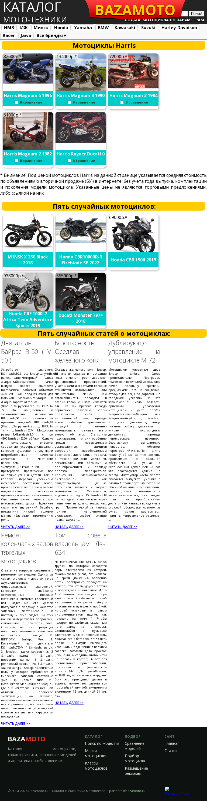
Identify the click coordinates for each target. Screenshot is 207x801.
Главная (172, 743)
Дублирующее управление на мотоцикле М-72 (134, 351)
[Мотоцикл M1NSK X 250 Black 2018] (28, 248)
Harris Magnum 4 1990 (81, 95)
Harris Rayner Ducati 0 (81, 154)
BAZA (26, 738)
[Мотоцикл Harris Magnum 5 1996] (28, 82)
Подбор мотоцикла (135, 758)
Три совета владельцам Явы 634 (81, 544)
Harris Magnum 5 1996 (28, 95)
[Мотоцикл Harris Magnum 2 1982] (28, 148)
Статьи (171, 750)
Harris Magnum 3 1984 (133, 95)
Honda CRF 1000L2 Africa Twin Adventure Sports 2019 (27, 319)
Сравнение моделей (134, 746)
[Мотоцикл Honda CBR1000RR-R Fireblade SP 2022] (81, 241)
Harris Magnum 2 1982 (28, 154)
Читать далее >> (15, 526)
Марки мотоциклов (96, 753)
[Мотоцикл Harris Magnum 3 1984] (133, 87)
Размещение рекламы (136, 771)
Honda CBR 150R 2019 (133, 260)
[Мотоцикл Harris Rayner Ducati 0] (81, 141)
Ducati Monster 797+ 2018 (80, 318)
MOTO (135, 9)
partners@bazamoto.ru (127, 791)
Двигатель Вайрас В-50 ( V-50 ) (27, 351)
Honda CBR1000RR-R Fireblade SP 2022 (80, 260)
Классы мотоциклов (96, 766)
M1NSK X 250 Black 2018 (28, 260)
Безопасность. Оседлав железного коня (77, 351)
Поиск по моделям (102, 743)
